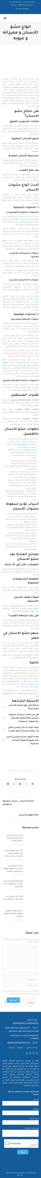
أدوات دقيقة (23, 464)
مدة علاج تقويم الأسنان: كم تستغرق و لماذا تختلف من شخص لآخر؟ (13, 853)
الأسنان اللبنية (14, 290)
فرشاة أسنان (14, 606)
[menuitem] (10, 18)
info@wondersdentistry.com (18, 1043)
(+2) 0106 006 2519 (15, 2)
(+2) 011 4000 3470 (29, 2)
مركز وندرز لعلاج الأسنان (26, 694)
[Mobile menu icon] (5, 18)
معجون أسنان (32, 609)
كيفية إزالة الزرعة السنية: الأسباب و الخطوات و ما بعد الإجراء (13, 884)
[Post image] (32, 839)
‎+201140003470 (18, 1023)
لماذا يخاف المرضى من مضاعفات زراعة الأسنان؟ (13, 898)
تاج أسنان (19, 146)
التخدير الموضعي (29, 450)
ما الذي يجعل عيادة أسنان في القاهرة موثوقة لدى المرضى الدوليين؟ (13, 868)
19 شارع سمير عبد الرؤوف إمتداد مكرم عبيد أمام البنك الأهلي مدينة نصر (22, 1029)
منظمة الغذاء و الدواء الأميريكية (20, 364)
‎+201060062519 (32, 1023)
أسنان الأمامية (26, 222)
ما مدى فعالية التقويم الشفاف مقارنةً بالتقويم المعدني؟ (13, 913)
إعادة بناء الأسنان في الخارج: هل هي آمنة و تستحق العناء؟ (15, 838)
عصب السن (23, 129)
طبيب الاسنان (32, 341)
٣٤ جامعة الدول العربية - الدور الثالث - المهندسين (24, 1037)
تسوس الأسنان (18, 87)
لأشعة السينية (23, 444)
